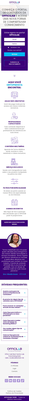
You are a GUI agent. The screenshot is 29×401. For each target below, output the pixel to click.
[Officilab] (14, 350)
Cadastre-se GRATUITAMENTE (14, 63)
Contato (14, 371)
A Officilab (14, 366)
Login (14, 368)
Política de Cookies (14, 391)
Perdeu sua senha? (14, 50)
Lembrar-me (15, 47)
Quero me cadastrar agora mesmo (14, 223)
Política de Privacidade (14, 393)
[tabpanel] (14, 254)
